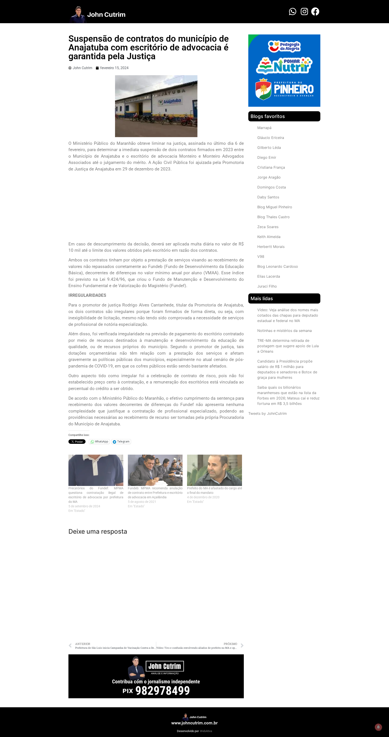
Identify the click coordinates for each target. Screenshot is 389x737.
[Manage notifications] (378, 727)
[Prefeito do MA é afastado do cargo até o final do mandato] (214, 470)
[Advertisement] (156, 207)
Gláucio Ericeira (270, 137)
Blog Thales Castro (273, 217)
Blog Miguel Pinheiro (274, 207)
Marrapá (264, 127)
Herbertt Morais (271, 246)
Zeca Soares (267, 227)
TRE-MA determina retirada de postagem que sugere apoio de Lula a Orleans (288, 346)
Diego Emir (266, 157)
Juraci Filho (267, 286)
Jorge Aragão (269, 177)
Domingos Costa (271, 187)
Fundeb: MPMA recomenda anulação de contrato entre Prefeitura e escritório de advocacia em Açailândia (155, 492)
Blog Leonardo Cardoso (277, 266)
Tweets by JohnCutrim (267, 413)
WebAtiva (206, 731)
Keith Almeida (268, 236)
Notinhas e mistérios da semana (284, 330)
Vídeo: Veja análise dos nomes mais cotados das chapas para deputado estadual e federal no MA (287, 315)
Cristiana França (271, 167)
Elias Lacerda (268, 276)
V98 (260, 256)
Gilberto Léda (269, 147)
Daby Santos (268, 197)
